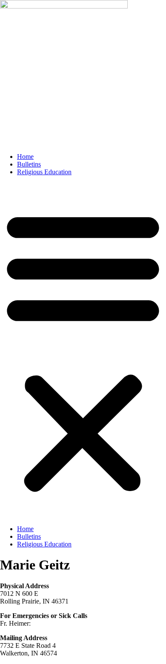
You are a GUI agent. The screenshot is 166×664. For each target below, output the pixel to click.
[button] (83, 350)
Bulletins (29, 164)
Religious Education (44, 171)
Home (25, 156)
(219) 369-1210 (53, 623)
